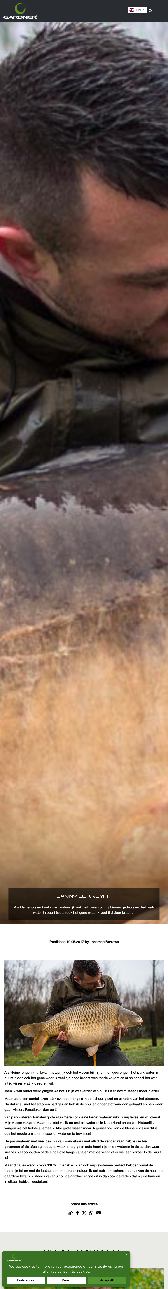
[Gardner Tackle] (20, 11)
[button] (162, 11)
